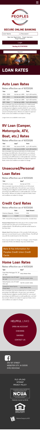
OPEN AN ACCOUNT (20, 327)
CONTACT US (20, 340)
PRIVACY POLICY (20, 385)
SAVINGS (20, 335)
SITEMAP (20, 382)
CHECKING (20, 331)
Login (20, 42)
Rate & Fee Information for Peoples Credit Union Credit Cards (17, 252)
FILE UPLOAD (20, 380)
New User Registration (14, 37)
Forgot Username (27, 37)
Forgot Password (20, 39)
